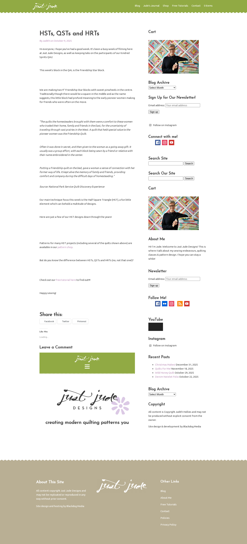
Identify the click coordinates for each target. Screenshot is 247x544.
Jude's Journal (151, 5)
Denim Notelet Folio (167, 376)
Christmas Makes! (165, 364)
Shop (166, 5)
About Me (166, 497)
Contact (196, 5)
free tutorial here (66, 279)
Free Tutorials (180, 5)
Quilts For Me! (163, 368)
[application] (155, 327)
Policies (165, 517)
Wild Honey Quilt (164, 372)
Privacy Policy (168, 524)
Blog (137, 5)
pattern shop (65, 247)
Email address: (156, 105)
